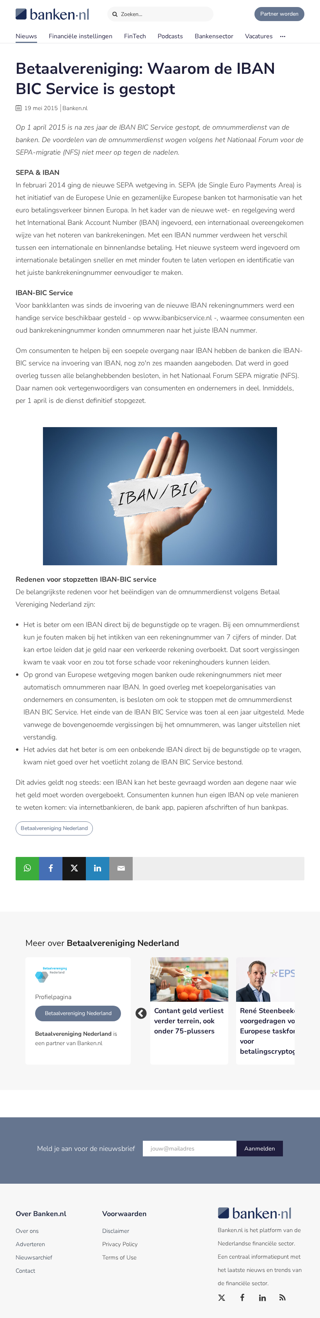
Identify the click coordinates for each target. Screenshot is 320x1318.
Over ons (27, 1231)
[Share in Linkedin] (97, 868)
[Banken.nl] (33, 9)
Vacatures (259, 36)
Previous (138, 1011)
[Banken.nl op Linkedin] (262, 1298)
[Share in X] (74, 868)
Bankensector (214, 36)
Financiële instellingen (80, 36)
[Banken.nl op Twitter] (222, 1298)
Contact (25, 1271)
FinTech (135, 36)
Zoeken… (130, 14)
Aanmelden (259, 1148)
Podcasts (170, 36)
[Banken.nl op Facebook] (242, 1298)
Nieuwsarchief (34, 1257)
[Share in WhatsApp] (27, 868)
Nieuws (26, 36)
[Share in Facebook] (50, 868)
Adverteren (30, 1244)
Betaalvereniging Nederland (54, 828)
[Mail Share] (121, 868)
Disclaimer (115, 1231)
